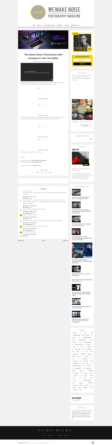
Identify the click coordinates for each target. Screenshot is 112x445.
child (81, 346)
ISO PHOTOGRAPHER (87, 337)
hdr (73, 358)
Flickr (74, 337)
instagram (85, 358)
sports (85, 378)
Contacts (66, 435)
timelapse (75, 385)
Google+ (69, 430)
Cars (85, 332)
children (89, 346)
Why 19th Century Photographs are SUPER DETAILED (81, 307)
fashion (89, 354)
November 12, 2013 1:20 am (29, 205)
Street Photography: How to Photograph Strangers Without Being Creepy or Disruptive (82, 238)
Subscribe (82, 63)
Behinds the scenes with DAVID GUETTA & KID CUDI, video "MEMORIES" (80, 320)
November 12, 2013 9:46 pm (29, 228)
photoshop (89, 368)
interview (75, 361)
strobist (81, 382)
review (85, 375)
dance (78, 351)
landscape (85, 361)
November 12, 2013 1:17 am (29, 196)
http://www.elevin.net (36, 162)
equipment (75, 354)
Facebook (61, 430)
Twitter (42, 430)
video (74, 387)
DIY (55, 435)
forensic (86, 356)
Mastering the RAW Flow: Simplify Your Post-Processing (81, 224)
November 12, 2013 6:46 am (29, 223)
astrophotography (87, 342)
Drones (87, 335)
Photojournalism (82, 339)
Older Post (65, 240)
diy (86, 351)
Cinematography (76, 335)
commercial (77, 349)
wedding (85, 387)
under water (86, 385)
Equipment (49, 435)
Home (43, 240)
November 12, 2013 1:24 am (29, 211)
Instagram (51, 430)
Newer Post (21, 240)
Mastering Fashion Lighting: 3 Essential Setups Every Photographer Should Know (82, 261)
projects (85, 373)
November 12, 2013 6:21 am (29, 217)
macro (87, 363)
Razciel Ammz (26, 198)
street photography (87, 380)
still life (74, 380)
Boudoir (74, 332)
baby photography (79, 344)
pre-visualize (75, 373)
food (78, 356)
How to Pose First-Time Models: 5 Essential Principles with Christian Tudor (81, 294)
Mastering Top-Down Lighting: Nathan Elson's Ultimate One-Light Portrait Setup (81, 211)
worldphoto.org (37, 165)
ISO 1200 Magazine (27, 213)
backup (88, 344)
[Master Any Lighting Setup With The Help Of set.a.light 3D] (43, 39)
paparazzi (89, 365)
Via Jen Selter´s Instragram (43, 98)
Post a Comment (24, 236)
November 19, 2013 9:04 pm (29, 234)
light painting (76, 363)
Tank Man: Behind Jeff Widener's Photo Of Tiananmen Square (81, 197)
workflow (75, 389)
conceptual (88, 349)
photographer (78, 368)
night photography (77, 365)
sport (74, 378)
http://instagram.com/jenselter (39, 160)
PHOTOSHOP (60, 435)
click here (85, 125)
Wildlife (74, 342)
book (74, 346)
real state (75, 375)
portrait (81, 371)
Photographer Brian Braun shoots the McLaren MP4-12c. (82, 280)
